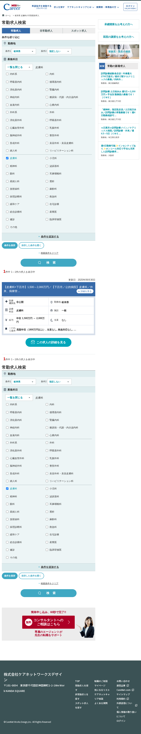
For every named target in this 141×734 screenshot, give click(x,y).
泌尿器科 (54, 166)
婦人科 (13, 150)
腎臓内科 (54, 89)
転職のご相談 (101, 681)
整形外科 (54, 135)
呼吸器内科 (16, 81)
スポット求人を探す (81, 705)
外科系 (13, 112)
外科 (52, 112)
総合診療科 (16, 211)
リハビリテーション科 (61, 150)
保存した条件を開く (31, 245)
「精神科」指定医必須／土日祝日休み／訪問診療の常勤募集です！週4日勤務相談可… (118, 112)
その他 (13, 227)
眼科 (12, 173)
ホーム (8, 16)
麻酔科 (53, 188)
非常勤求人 (46, 30)
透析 (52, 181)
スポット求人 (79, 30)
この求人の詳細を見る (51, 342)
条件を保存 (9, 245)
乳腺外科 (54, 127)
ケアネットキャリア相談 (102, 696)
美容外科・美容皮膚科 (61, 143)
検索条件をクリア (49, 253)
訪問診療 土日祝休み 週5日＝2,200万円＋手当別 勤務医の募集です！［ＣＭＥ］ (118, 94)
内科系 (13, 74)
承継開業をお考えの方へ (118, 24)
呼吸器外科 (56, 120)
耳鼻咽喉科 (56, 173)
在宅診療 (54, 204)
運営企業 (121, 685)
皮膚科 (13, 158)
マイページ (99, 685)
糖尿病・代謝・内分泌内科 (64, 97)
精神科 (13, 166)
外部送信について (124, 705)
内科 (52, 74)
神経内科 (14, 97)
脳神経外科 (16, 135)
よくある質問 (101, 703)
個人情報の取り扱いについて (126, 714)
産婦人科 (14, 181)
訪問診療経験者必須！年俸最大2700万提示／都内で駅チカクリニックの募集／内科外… (118, 76)
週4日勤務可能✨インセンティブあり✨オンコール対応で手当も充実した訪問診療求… (118, 148)
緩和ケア (14, 204)
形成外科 (14, 143)
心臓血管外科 (17, 127)
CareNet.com (124, 689)
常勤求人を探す (81, 687)
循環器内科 (56, 81)
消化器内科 (16, 89)
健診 (12, 219)
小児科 (53, 158)
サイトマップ (123, 694)
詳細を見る (86, 291)
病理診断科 (16, 196)
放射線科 (14, 188)
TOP (77, 681)
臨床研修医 (56, 219)
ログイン (121, 720)
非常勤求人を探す (81, 696)
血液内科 (14, 104)
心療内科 (54, 104)
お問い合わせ (123, 681)
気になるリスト (102, 689)
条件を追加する (48, 236)
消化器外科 (16, 120)
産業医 (53, 211)
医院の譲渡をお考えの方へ (118, 36)
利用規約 (121, 698)
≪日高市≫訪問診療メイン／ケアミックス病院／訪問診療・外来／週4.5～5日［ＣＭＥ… (118, 130)
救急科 (53, 196)
